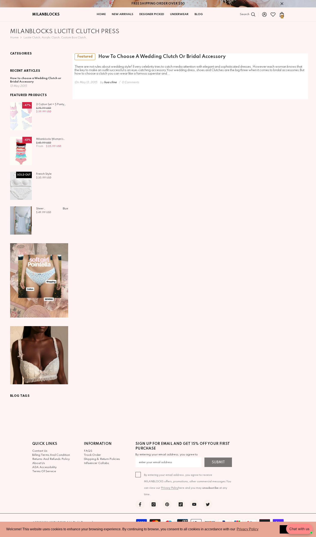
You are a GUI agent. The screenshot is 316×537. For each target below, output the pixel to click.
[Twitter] (207, 504)
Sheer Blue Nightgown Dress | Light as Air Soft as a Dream (52, 208)
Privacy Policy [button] (247, 529)
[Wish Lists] (273, 14)
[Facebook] (140, 504)
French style (44, 174)
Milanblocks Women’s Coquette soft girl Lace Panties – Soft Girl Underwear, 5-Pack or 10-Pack (51, 139)
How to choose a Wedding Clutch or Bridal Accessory (151, 56)
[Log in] (264, 14)
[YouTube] (194, 504)
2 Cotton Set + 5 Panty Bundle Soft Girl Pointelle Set (51, 104)
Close (282, 4)
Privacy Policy (169, 488)
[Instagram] (153, 504)
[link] (39, 280)
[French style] (21, 186)
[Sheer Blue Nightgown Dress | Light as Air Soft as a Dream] (21, 220)
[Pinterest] (167, 504)
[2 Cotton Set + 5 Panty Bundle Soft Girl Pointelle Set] (21, 116)
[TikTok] (180, 504)
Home (14, 37)
